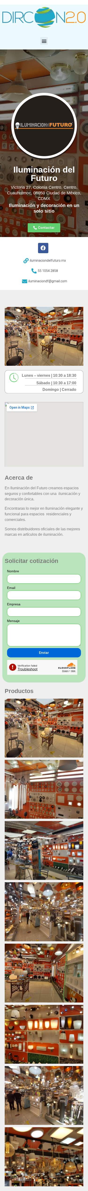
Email (11, 588)
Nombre (13, 571)
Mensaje (13, 621)
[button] (44, 41)
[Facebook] (43, 248)
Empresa (13, 604)
